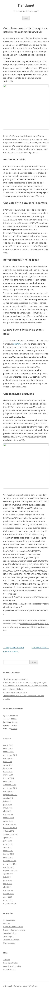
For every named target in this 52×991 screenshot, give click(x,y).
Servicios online (9, 933)
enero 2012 (7, 857)
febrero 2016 (8, 751)
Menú (26, 18)
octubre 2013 (8, 791)
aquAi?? (16, 344)
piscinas (20, 627)
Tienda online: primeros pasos (15, 679)
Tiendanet (26, 5)
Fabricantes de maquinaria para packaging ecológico (24, 682)
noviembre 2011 (10, 864)
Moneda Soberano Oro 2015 (15, 692)
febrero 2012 (8, 854)
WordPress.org (9, 969)
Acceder (6, 959)
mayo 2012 (7, 844)
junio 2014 (7, 768)
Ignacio (6, 715)
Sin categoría (8, 936)
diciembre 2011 (9, 860)
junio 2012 (7, 841)
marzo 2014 (8, 775)
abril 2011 (7, 887)
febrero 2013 (8, 817)
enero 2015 (7, 765)
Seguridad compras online (14, 930)
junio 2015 (7, 761)
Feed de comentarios (12, 966)
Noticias (6, 923)
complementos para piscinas (32, 623)
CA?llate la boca (40, 647)
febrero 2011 (8, 893)
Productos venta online (35, 620)
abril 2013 (7, 811)
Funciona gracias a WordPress (25, 986)
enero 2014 (7, 781)
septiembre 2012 (10, 834)
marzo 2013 (8, 814)
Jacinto (6, 722)
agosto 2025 (8, 745)
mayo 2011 (7, 883)
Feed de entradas (10, 963)
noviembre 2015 (10, 755)
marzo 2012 (8, 850)
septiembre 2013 (10, 794)
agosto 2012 (8, 837)
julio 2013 (7, 801)
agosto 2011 (8, 874)
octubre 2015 (8, 758)
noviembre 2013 (10, 788)
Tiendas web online (11, 939)
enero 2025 (7, 748)
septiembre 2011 (10, 870)
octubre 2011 (8, 867)
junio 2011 (7, 880)
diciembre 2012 (9, 824)
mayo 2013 (7, 808)
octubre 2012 (8, 831)
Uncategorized (9, 943)
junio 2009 (7, 897)
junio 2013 (7, 804)
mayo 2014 (7, 771)
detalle (15, 715)
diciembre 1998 (9, 903)
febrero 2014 (8, 778)
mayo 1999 (7, 900)
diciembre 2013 (9, 784)
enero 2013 (7, 821)
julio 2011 (7, 877)
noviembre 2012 (10, 827)
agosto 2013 (8, 798)
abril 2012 (7, 847)
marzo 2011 (8, 890)
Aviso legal (7, 986)
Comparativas (9, 920)
